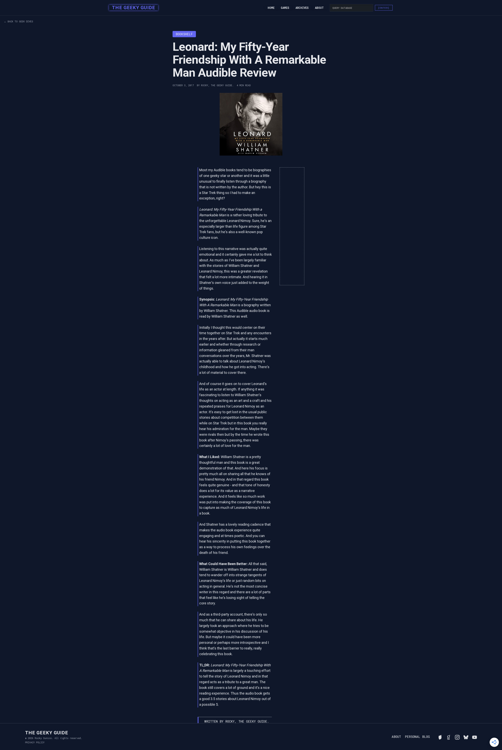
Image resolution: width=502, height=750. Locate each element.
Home (271, 8)
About (319, 8)
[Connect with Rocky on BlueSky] (466, 736)
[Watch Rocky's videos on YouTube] (474, 736)
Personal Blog (417, 736)
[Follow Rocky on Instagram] (457, 736)
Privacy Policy (35, 742)
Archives (302, 8)
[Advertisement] (292, 226)
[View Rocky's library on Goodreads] (448, 736)
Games (285, 8)
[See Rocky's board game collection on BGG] (440, 736)
